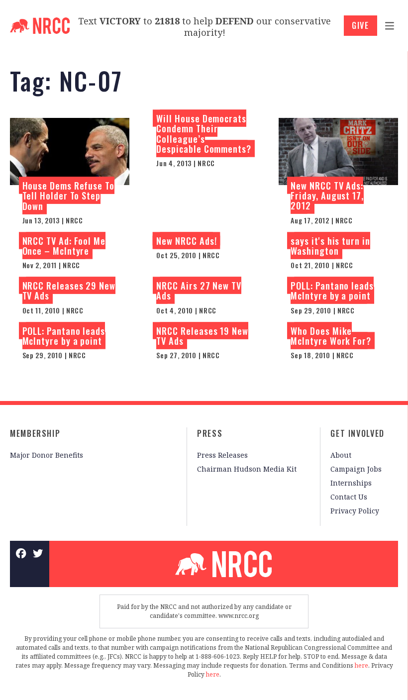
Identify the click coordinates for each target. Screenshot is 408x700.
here (361, 665)
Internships (351, 483)
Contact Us (348, 496)
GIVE (360, 25)
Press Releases (222, 455)
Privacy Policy (354, 510)
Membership (35, 433)
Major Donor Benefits (46, 455)
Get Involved (357, 433)
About (340, 455)
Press (209, 433)
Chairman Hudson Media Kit (247, 469)
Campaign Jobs (356, 469)
